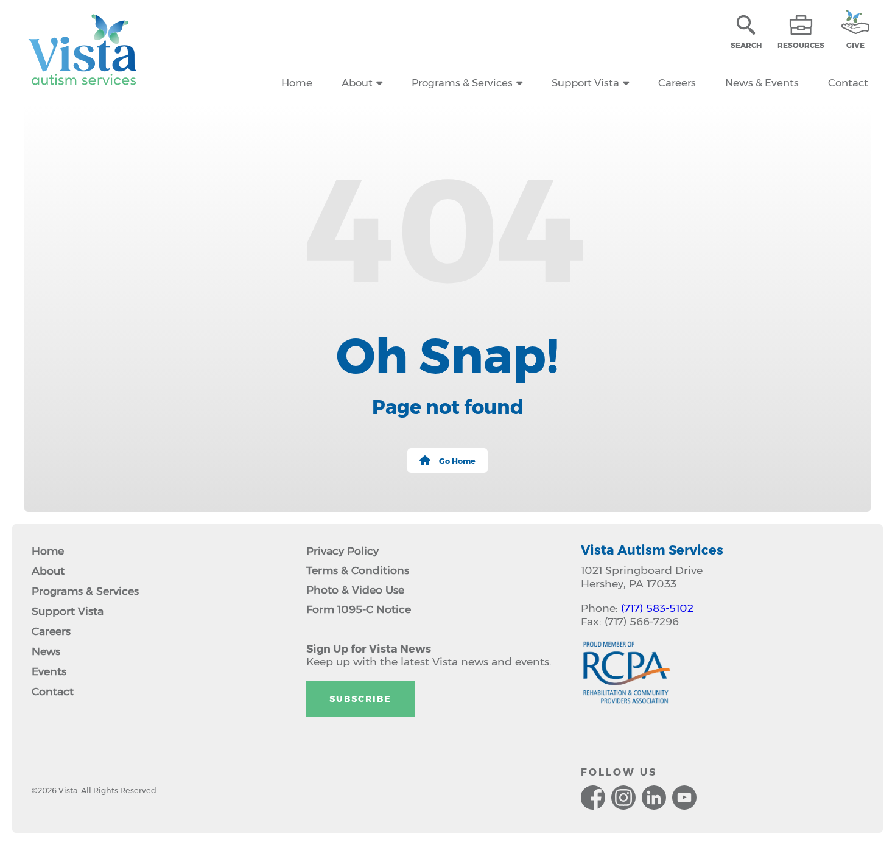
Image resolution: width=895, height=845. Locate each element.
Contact (848, 83)
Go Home (457, 461)
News (46, 651)
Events (49, 671)
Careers (677, 83)
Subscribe (360, 698)
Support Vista (585, 83)
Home (296, 83)
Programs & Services (462, 83)
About (357, 83)
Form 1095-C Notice (358, 609)
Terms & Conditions (357, 570)
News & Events (762, 83)
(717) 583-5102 (657, 607)
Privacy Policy (342, 550)
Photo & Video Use (355, 589)
